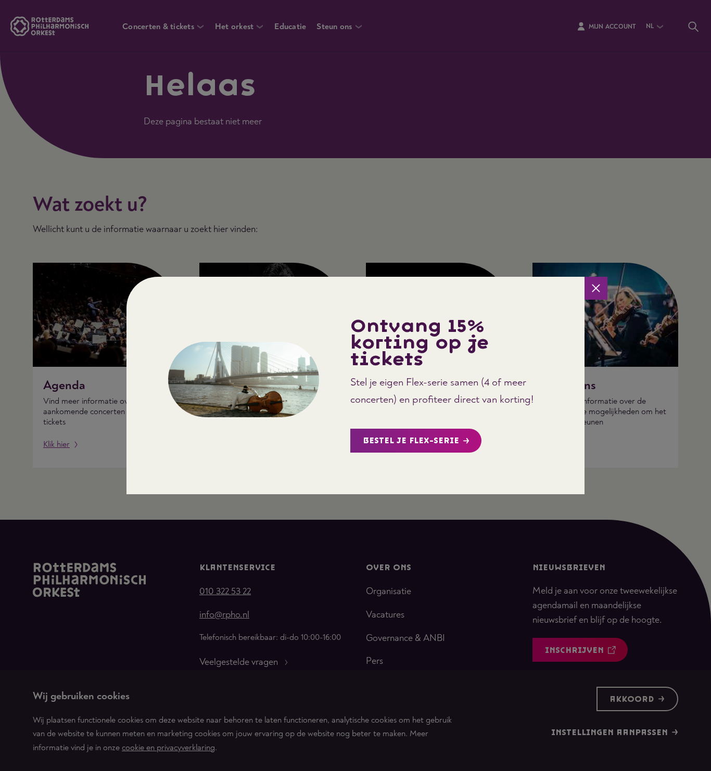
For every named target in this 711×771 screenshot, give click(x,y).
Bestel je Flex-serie (411, 440)
